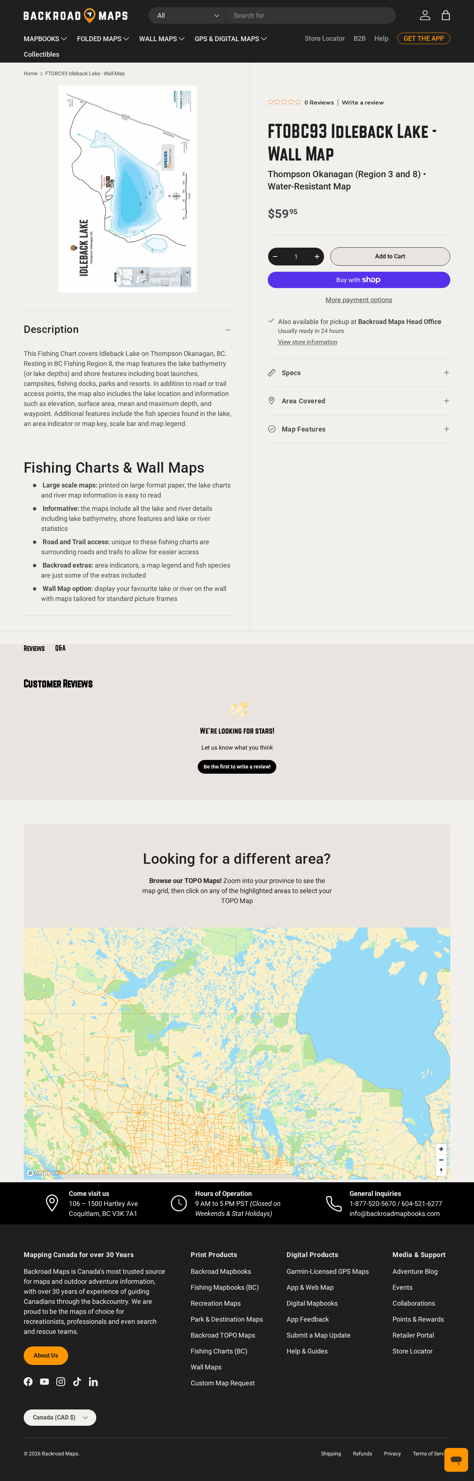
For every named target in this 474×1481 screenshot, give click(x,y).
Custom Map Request (223, 1383)
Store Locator (325, 38)
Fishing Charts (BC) (219, 1351)
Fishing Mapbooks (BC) (225, 1287)
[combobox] (272, 15)
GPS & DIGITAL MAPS (227, 39)
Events (403, 1287)
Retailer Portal (413, 1335)
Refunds (362, 1454)
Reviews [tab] (34, 648)
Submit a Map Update (319, 1335)
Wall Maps (206, 1367)
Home (30, 73)
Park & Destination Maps (227, 1319)
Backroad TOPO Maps (223, 1335)
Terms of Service (431, 1454)
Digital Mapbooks (312, 1303)
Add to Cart (390, 256)
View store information (307, 342)
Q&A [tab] (60, 648)
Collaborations (414, 1303)
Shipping (331, 1454)
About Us (46, 1355)
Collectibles (41, 54)
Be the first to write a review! (237, 767)
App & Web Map (310, 1287)
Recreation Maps (216, 1303)
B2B (359, 38)
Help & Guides (307, 1351)
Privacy (392, 1454)
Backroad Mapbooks (221, 1271)
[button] (446, 15)
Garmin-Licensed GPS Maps (328, 1271)
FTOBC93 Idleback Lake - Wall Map (85, 73)
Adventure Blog (415, 1271)
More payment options (359, 300)
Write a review (363, 102)
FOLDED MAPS (99, 39)
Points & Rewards (418, 1319)
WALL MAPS (158, 39)
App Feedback (308, 1319)
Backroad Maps (60, 1454)
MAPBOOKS (41, 39)
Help (381, 38)
